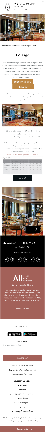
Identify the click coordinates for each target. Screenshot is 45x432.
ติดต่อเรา (22, 390)
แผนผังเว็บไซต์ (22, 398)
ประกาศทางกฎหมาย (22, 403)
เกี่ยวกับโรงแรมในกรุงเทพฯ (22, 366)
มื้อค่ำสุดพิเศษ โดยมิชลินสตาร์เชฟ (22, 370)
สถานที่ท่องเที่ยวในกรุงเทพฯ (22, 374)
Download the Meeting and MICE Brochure (22, 155)
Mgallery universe (23, 381)
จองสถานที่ (22, 178)
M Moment (22, 385)
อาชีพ (22, 407)
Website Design (34, 421)
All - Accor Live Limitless (22, 394)
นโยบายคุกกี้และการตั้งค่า (22, 411)
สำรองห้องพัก (22, 429)
